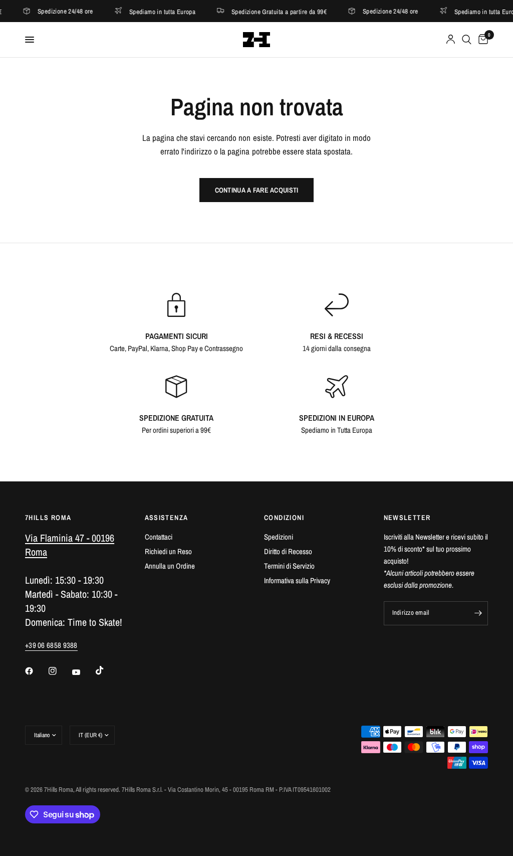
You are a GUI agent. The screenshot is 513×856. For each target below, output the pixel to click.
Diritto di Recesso (288, 551)
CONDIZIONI (284, 517)
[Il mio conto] (450, 39)
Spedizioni (278, 537)
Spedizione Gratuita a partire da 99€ (265, 11)
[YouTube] (83, 672)
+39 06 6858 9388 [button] (51, 645)
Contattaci (158, 537)
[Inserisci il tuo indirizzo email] (478, 613)
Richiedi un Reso (168, 551)
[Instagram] (60, 671)
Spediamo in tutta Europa (149, 11)
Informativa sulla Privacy (297, 580)
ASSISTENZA (166, 517)
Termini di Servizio (289, 566)
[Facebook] (36, 671)
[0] (481, 39)
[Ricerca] (466, 39)
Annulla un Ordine (170, 566)
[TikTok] (107, 670)
